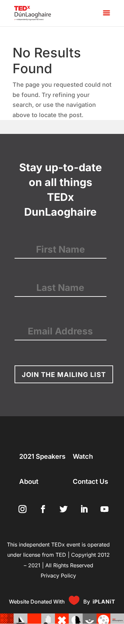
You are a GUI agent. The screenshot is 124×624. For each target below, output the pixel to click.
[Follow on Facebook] (41, 508)
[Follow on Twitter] (62, 508)
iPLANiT (104, 601)
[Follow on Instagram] (21, 508)
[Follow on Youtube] (103, 508)
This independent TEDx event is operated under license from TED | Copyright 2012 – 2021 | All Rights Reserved (58, 555)
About (28, 481)
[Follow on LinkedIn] (82, 508)
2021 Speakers (42, 456)
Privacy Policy (58, 575)
